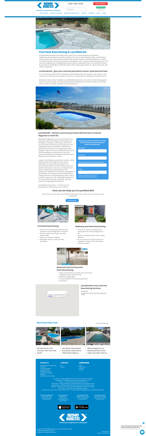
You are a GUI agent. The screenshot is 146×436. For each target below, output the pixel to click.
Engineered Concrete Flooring (48, 365)
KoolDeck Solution (45, 370)
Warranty (81, 370)
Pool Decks (43, 367)
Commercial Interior (45, 368)
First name (81, 148)
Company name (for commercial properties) (91, 162)
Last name (81, 155)
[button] (44, 13)
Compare (81, 368)
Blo (49, 323)
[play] (107, 47)
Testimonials (82, 367)
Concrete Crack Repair (46, 373)
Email (80, 169)
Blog (61, 365)
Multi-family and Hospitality (47, 376)
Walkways (42, 374)
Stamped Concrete (45, 371)
